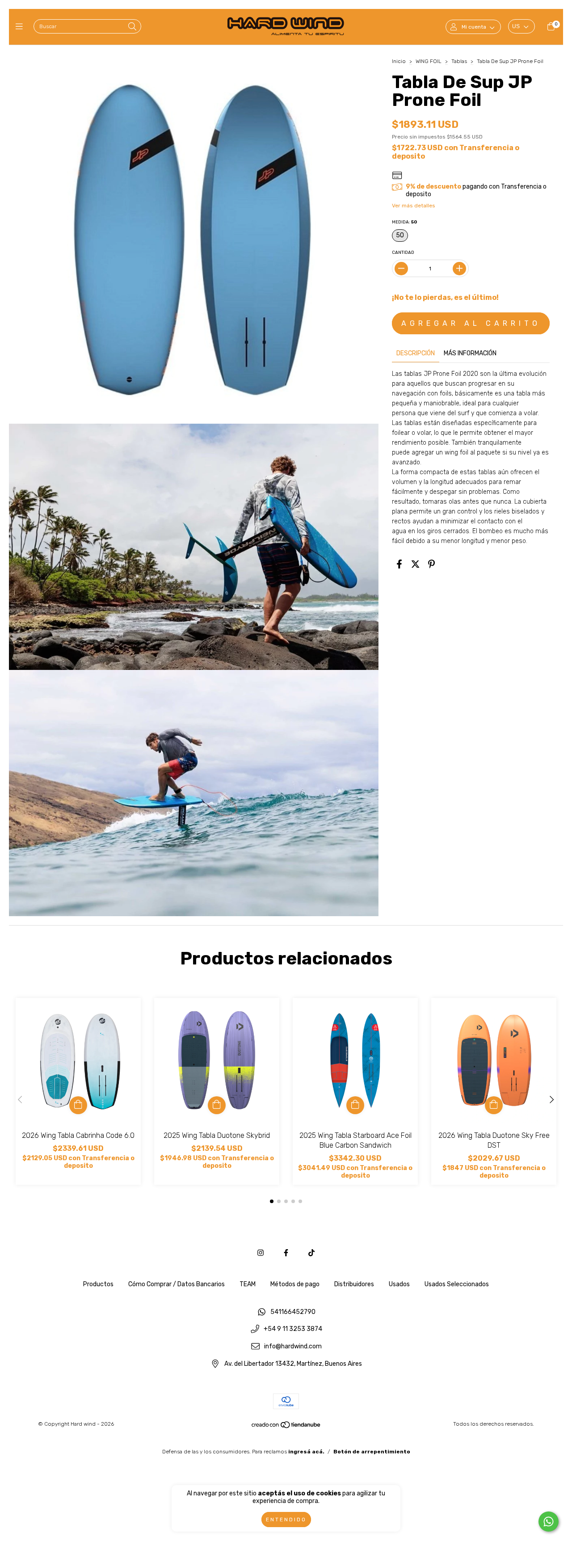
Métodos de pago (295, 1284)
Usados (399, 1284)
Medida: (404, 222)
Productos (98, 1284)
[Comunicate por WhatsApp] (548, 1521)
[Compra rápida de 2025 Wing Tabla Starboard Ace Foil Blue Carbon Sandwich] (355, 1105)
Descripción (415, 353)
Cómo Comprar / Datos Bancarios (176, 1284)
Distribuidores (354, 1284)
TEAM (248, 1284)
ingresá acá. (306, 1451)
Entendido (286, 1519)
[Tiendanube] (286, 1427)
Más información (470, 353)
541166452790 (292, 1312)
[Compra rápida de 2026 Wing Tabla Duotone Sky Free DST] (494, 1105)
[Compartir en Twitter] (415, 564)
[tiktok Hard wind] (311, 1253)
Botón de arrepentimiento (371, 1451)
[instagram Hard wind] (260, 1253)
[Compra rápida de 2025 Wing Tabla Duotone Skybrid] (217, 1105)
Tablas (459, 61)
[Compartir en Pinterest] (431, 564)
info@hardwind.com (293, 1347)
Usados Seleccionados (457, 1284)
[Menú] (21, 26)
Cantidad (403, 252)
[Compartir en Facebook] (399, 564)
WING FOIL (429, 61)
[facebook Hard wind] (286, 1253)
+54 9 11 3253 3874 (293, 1329)
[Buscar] (132, 27)
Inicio (399, 61)
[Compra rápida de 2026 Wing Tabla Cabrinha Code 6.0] (78, 1105)
